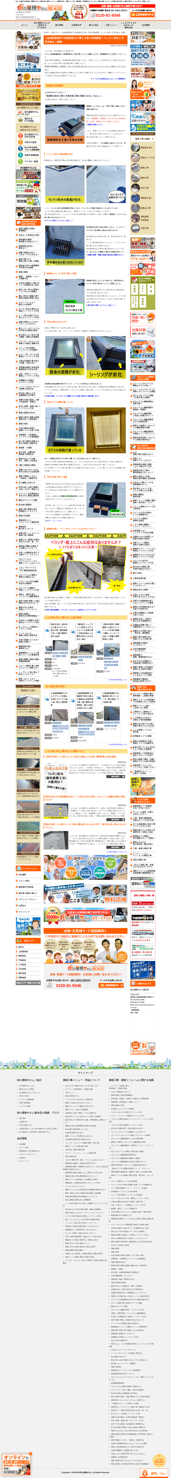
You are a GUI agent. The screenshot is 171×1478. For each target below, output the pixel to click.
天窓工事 (145, 228)
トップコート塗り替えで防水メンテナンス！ (29, 673)
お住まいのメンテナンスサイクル (123, 1350)
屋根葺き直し (147, 198)
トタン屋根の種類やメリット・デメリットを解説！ (130, 1188)
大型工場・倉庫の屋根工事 (75, 1150)
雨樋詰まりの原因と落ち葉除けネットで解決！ (144, 837)
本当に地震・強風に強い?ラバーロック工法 (29, 407)
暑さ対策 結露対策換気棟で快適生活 (27, 453)
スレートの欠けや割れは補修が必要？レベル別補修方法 (131, 1185)
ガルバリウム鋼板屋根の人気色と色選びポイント (129, 1162)
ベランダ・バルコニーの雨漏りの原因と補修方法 (29, 342)
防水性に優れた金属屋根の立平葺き (124, 1393)
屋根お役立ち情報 (140, 590)
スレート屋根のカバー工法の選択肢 (144, 507)
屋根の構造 (23, 272)
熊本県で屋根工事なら (28, 893)
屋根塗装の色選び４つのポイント (140, 644)
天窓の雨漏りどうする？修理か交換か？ (29, 641)
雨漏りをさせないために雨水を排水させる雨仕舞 (29, 471)
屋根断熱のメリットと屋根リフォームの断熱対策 (29, 654)
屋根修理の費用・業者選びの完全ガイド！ (29, 241)
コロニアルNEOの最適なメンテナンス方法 (143, 562)
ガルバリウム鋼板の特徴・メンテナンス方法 (127, 1310)
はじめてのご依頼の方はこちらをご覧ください (82, 1086)
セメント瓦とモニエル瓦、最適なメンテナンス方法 (130, 1198)
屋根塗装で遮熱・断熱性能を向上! (142, 656)
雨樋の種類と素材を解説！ (75, 1250)
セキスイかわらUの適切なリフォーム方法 (126, 1112)
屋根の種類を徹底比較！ (138, 495)
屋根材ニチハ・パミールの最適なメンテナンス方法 (144, 550)
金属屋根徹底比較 (117, 1383)
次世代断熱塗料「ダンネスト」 (139, 650)
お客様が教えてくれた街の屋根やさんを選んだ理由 (38, 1129)
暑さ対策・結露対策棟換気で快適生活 (125, 1272)
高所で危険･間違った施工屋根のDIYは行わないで (29, 602)
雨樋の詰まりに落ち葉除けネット (77, 1243)
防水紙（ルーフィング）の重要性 (123, 1363)
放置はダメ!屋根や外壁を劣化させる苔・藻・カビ (29, 541)
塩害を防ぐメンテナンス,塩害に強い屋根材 (29, 534)
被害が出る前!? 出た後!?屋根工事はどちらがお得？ (144, 725)
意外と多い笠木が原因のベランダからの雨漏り (29, 290)
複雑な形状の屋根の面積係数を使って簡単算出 (29, 418)
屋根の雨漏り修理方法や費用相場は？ (29, 615)
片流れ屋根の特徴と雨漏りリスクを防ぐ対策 (29, 429)
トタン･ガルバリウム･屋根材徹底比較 (28, 569)
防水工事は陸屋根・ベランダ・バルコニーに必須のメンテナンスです (71, 610)
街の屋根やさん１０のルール (29, 1093)
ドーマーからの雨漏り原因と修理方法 (28, 634)
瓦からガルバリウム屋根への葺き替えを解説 (143, 396)
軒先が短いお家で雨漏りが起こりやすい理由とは (29, 488)
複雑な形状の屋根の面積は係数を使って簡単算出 (129, 1265)
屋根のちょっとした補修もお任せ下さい (79, 1106)
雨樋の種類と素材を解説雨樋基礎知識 (29, 660)
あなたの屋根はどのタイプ (121, 1092)
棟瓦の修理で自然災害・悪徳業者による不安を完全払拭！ (132, 1242)
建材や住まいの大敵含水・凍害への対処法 (28, 460)
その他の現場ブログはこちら (116, 852)
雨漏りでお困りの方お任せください (78, 1103)
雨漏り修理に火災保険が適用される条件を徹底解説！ (130, 1464)
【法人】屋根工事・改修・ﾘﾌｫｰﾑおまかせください (144, 866)
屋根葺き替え (147, 148)
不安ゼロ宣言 (24, 1096)
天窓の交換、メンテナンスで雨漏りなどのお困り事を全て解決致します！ (73, 396)
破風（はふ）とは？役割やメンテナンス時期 (29, 680)
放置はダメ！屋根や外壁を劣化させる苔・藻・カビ (130, 1410)
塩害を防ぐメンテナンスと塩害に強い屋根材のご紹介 (130, 1407)
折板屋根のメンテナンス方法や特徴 (124, 1191)
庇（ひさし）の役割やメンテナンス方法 (29, 628)
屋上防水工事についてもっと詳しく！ (102, 305)
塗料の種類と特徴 (142, 895)
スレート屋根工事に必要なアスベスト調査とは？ (29, 667)
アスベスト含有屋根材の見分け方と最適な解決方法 (130, 1299)
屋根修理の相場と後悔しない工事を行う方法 (142, 465)
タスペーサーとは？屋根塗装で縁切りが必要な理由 (130, 1225)
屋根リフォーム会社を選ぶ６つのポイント (144, 584)
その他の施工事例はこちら (117, 680)
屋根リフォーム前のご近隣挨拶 (76, 1110)
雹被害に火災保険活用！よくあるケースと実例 (143, 674)
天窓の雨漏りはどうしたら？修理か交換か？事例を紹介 (131, 1212)
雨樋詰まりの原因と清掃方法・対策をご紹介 (81, 1240)
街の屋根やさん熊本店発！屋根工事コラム (34, 1132)
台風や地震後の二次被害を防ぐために (143, 614)
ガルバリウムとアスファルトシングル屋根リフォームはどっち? (29, 561)
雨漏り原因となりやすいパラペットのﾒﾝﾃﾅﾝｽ (29, 323)
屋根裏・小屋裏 (25, 448)
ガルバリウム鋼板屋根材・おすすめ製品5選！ (128, 1138)
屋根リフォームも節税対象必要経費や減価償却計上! (144, 872)
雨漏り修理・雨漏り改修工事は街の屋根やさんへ (106, 255)
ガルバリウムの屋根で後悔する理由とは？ (28, 576)
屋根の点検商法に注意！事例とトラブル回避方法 (143, 742)
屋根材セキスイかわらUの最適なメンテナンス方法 (144, 556)
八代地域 (22, 965)
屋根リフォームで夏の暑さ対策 (76, 1146)
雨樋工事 (145, 178)
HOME (46, 32)
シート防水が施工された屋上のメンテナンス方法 (29, 316)
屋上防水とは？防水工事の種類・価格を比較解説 (29, 336)
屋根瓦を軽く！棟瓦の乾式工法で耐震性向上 (142, 620)
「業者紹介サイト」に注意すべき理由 (142, 772)
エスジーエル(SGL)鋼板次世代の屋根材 (29, 582)
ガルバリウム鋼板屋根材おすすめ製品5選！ (143, 420)
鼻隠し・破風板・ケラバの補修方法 (29, 277)
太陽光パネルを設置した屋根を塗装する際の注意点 (84, 1253)
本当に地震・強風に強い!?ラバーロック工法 (127, 1420)
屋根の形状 (23, 424)
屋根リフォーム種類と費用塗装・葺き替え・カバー (144, 501)
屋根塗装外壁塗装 (145, 218)
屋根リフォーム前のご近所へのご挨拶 (141, 707)
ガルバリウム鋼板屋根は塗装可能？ (143, 402)
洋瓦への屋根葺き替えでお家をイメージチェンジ (29, 554)
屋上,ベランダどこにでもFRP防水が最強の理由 (29, 329)
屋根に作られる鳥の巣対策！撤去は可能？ (80, 1247)
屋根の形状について (95, 124)
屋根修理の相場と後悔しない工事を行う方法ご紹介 (84, 1173)
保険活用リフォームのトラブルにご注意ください (144, 766)
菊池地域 (22, 956)
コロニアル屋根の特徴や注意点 (140, 520)
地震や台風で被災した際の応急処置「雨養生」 (29, 401)
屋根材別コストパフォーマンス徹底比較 (29, 521)
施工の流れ (94, 25)
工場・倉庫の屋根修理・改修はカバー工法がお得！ (144, 819)
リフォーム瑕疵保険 (26, 1099)
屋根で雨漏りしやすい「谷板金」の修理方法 (28, 477)
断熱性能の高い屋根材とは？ (25, 647)
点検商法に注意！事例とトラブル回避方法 (80, 1113)
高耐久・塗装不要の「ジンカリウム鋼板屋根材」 (129, 1313)
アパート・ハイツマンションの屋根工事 (142, 854)
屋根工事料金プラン (72, 1096)
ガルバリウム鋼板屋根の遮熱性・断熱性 (143, 408)
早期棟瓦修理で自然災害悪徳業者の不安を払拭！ (29, 368)
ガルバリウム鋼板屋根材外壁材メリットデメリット (144, 433)
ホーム (24, 25)
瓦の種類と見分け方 (27, 483)
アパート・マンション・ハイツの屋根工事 (80, 1153)
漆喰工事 (145, 168)
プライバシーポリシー (28, 899)
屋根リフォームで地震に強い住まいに (79, 1136)
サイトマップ (24, 912)
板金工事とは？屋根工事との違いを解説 (29, 260)
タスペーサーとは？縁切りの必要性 (27, 303)
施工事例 (59, 25)
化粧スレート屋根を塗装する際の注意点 (141, 544)
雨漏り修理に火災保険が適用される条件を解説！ (143, 668)
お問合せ (22, 906)
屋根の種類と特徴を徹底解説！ (27, 230)
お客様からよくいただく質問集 (122, 1109)
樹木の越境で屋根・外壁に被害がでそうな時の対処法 (144, 760)
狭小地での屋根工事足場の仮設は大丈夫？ (142, 568)
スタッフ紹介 (24, 881)
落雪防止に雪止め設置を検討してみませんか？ (82, 1226)
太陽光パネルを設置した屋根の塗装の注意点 (143, 538)
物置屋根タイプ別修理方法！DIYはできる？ (142, 807)
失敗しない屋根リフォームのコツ (142, 459)
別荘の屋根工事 (139, 860)
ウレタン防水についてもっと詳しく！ (60, 220)
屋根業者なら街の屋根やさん (29, 1151)
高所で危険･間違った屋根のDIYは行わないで (127, 1320)
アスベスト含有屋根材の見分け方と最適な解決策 (29, 495)
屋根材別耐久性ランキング (26, 528)
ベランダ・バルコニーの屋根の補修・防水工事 (82, 1143)
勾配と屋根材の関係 (27, 465)
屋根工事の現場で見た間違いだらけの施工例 (142, 638)
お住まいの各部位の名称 (29, 235)
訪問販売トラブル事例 (142, 736)
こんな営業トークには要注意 (142, 731)
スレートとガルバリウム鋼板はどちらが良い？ (143, 384)
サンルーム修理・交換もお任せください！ (143, 813)
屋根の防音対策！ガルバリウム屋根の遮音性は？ (144, 439)
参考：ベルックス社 (54, 521)
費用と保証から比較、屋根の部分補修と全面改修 (144, 477)
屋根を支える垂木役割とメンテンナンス (28, 608)
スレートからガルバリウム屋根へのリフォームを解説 (144, 390)
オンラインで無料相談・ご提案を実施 (79, 1089)
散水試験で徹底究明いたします (76, 1129)
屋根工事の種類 (142, 139)
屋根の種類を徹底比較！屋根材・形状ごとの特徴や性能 (131, 1172)
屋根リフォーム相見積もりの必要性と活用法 (81, 1179)
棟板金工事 (146, 208)
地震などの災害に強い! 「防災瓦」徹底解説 (142, 632)
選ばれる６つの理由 (26, 1089)
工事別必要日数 (139, 578)
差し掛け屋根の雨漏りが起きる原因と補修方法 (29, 442)
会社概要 (146, 25)
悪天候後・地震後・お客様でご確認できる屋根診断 (130, 1099)
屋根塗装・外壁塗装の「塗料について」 (125, 1102)
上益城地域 (23, 951)
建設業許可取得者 (26, 887)
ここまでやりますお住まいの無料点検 (128, 25)
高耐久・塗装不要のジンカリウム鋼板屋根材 (29, 595)
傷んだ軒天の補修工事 (119, 1340)
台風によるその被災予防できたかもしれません (144, 596)
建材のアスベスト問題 (28, 500)
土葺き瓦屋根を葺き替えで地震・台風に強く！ (29, 362)
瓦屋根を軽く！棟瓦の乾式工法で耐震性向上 (127, 1289)
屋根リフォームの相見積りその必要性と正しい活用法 (144, 701)
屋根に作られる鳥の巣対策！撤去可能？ (143, 843)
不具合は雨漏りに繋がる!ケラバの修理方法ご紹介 (29, 284)
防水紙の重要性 (25, 505)
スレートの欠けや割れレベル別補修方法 (142, 513)
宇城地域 (22, 960)
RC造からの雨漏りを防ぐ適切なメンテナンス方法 (29, 621)
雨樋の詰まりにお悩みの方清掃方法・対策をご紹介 (144, 831)
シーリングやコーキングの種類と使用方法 (29, 388)
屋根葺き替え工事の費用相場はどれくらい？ (143, 471)
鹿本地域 (22, 973)
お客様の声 (76, 25)
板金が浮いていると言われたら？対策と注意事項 (144, 748)
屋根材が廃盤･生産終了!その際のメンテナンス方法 (129, 1235)
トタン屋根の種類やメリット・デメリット (142, 526)
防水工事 (145, 188)
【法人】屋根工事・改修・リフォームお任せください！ (85, 1160)
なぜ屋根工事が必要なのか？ (143, 453)
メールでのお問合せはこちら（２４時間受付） (109, 79)
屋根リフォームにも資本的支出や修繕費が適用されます (85, 1190)
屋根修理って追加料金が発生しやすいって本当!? (143, 754)
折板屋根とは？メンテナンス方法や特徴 (143, 532)
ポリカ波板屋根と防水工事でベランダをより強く (144, 825)
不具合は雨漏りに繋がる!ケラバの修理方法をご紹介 (130, 1228)
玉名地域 (22, 969)
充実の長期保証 (25, 1103)
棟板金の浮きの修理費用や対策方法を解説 (29, 266)
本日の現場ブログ (25, 1125)
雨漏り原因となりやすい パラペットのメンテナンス (84, 1213)
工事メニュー (111, 25)
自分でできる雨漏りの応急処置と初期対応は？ (143, 662)
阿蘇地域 (22, 978)
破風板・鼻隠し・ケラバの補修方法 (124, 1208)
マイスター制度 (25, 1106)
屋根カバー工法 (148, 158)
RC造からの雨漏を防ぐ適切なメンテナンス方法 (128, 1316)
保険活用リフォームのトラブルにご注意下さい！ (129, 1400)
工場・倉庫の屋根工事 (142, 848)
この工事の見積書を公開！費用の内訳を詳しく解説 (59, 673)
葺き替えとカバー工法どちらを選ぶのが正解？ (143, 489)
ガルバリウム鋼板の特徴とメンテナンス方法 (29, 589)
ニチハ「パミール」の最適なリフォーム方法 (127, 1116)
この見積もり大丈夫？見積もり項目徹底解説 (142, 719)
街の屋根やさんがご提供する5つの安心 (42, 25)
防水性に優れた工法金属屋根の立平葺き (27, 394)
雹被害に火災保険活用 (119, 1457)
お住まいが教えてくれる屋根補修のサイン (143, 483)
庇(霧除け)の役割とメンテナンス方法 (27, 381)
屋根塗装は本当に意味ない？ (26, 247)
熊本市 (21, 947)
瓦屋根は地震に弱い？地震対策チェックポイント (144, 626)
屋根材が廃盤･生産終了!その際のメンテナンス (29, 547)
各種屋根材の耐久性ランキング (122, 1374)
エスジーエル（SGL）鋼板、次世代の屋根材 (127, 1390)
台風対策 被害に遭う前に (74, 1133)
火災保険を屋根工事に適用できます (78, 1139)
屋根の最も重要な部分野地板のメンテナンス (28, 510)
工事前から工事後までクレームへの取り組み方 (143, 713)
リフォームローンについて (75, 1186)
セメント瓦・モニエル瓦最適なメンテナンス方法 (29, 355)
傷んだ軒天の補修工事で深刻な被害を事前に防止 (29, 297)
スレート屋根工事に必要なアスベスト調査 (126, 1303)
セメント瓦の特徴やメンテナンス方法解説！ (29, 349)
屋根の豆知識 (24, 516)
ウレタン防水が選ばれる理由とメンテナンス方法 (29, 310)
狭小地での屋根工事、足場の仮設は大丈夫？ (127, 1128)
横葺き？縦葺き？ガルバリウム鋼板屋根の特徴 (144, 427)
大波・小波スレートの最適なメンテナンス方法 (29, 375)
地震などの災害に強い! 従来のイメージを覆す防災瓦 (130, 1296)
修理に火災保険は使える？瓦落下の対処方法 (144, 608)
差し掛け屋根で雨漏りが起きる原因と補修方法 (128, 1427)
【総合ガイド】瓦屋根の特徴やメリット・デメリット (130, 1168)
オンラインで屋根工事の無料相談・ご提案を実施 (143, 695)
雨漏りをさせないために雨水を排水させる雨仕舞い (130, 1431)
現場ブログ (55, 32)
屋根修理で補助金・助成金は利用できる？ (142, 680)
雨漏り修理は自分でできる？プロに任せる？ (29, 253)
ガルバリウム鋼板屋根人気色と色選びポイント (143, 414)
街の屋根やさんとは (26, 1086)
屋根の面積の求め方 (27, 413)
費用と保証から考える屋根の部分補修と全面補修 (83, 1193)
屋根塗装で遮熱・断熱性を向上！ (123, 1279)
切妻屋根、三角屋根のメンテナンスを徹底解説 (29, 436)
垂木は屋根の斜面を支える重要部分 (78, 1200)
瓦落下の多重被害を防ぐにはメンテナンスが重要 (143, 602)
